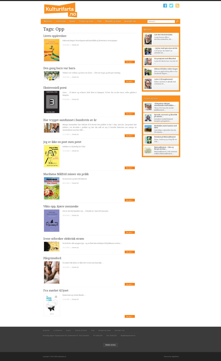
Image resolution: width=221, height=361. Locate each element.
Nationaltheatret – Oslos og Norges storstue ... (164, 148)
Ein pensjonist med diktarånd (165, 58)
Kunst (72, 21)
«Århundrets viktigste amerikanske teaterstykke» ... (164, 104)
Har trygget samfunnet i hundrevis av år (70, 120)
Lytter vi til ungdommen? (163, 79)
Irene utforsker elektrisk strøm (63, 238)
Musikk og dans (113, 21)
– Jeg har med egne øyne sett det (165, 48)
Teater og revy (86, 21)
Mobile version (110, 345)
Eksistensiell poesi (55, 87)
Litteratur (61, 21)
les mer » (129, 62)
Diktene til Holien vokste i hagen (166, 69)
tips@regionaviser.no (128, 335)
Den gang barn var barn (59, 68)
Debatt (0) (75, 45)
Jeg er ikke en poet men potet (62, 142)
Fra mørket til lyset (55, 290)
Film (99, 21)
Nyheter (48, 21)
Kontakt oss (130, 21)
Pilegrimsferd (52, 258)
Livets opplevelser (55, 36)
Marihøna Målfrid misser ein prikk (66, 174)
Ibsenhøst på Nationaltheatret (165, 137)
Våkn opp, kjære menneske (60, 206)
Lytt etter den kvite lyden (163, 35)
